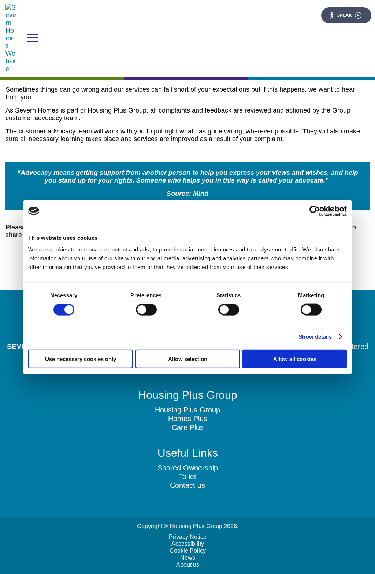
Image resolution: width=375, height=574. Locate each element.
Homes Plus (187, 419)
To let (187, 476)
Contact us (187, 485)
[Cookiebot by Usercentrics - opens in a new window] (315, 211)
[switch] (146, 310)
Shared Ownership (187, 468)
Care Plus (188, 427)
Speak (344, 15)
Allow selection (187, 359)
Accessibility (187, 544)
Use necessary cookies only (80, 359)
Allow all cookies (294, 359)
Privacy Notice (188, 537)
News (187, 558)
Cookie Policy (188, 551)
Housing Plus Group (187, 410)
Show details (315, 337)
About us (187, 565)
